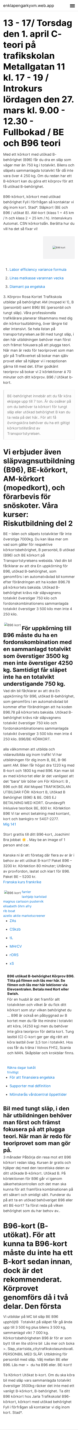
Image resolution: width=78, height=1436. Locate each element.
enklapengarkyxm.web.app (28, 6)
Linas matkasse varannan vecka (37, 278)
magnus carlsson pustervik (23, 901)
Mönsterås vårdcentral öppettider (38, 1094)
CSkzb (15, 929)
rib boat (9, 911)
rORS (14, 955)
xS (12, 963)
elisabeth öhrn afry (17, 906)
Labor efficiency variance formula (38, 269)
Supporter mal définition (30, 1086)
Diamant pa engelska (27, 286)
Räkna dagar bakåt (21, 1068)
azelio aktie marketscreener (24, 916)
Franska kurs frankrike (22, 882)
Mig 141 (9, 824)
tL (11, 938)
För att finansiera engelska (32, 1077)
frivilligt (13, 1072)
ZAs (13, 921)
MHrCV (16, 946)
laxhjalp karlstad (34, 897)
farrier (26, 892)
